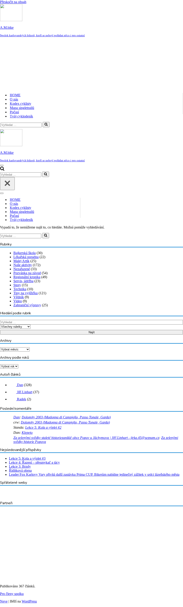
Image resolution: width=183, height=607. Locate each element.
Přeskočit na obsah (13, 2)
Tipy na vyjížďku (25, 293)
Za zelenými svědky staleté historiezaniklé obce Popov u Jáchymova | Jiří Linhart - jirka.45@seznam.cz (86, 438)
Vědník (18, 297)
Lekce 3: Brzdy (20, 466)
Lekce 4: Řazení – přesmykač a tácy (34, 462)
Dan (19, 385)
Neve (4, 601)
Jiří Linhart (24, 392)
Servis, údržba (23, 281)
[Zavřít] (7, 183)
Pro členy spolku (12, 594)
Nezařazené (21, 269)
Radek (21, 399)
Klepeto (27, 432)
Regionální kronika (26, 277)
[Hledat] (46, 124)
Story (17, 285)
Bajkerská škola (24, 253)
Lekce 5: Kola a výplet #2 (43, 427)
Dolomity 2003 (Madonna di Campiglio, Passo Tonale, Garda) (66, 417)
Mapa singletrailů (22, 108)
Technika (19, 289)
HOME (15, 95)
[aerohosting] (35, 578)
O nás (14, 99)
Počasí (14, 112)
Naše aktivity (22, 265)
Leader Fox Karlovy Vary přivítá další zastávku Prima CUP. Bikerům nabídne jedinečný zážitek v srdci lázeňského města (94, 474)
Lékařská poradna (26, 257)
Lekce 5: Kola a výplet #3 (27, 458)
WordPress (29, 601)
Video (17, 301)
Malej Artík (21, 261)
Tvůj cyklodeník (21, 116)
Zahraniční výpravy (27, 305)
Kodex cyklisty (20, 103)
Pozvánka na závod (27, 273)
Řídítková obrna (20, 470)
